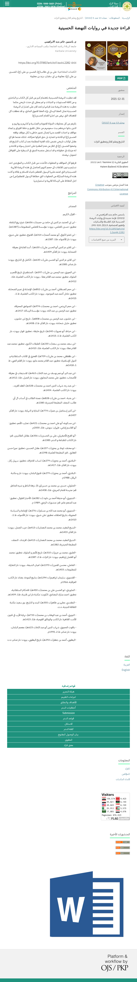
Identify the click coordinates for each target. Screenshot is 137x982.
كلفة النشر (68, 729)
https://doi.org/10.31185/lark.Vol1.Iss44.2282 (44, 62)
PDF (120, 78)
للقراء (127, 768)
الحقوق (68, 740)
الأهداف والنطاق (68, 702)
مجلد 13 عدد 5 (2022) (96, 18)
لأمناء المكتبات (123, 779)
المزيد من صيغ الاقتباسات (103, 239)
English (126, 670)
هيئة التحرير (68, 692)
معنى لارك (68, 745)
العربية (127, 665)
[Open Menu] (7, 3)
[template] (88, 941)
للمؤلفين (126, 774)
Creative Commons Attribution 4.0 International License (107, 189)
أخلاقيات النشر (68, 708)
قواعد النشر (68, 718)
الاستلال (69, 724)
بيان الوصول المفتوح (68, 734)
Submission (68, 713)
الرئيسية (126, 18)
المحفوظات (114, 18)
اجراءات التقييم (68, 697)
